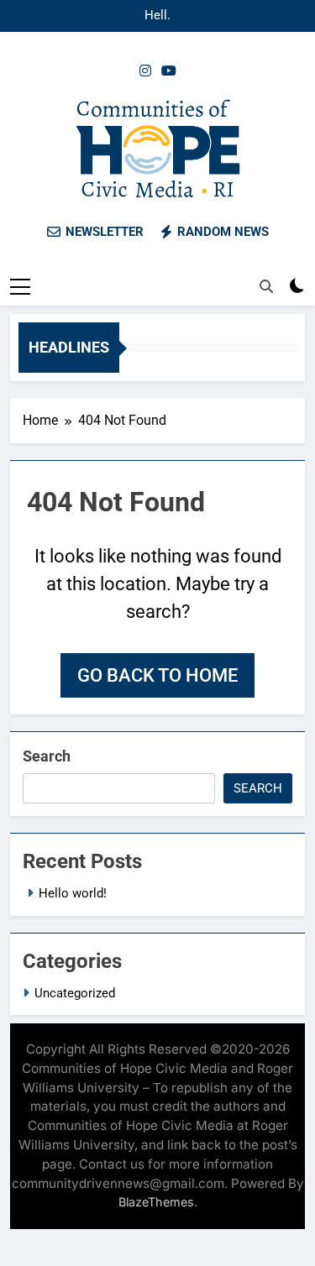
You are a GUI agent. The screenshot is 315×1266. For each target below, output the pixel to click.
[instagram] (145, 71)
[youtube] (168, 71)
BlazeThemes (156, 1202)
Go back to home (157, 675)
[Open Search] (266, 286)
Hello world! (158, 16)
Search (47, 756)
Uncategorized (74, 993)
